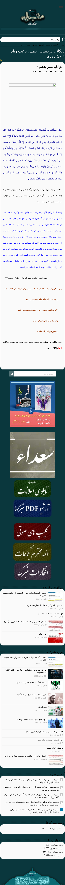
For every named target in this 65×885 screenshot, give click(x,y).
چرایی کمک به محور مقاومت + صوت (31, 682)
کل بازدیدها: (58, 855)
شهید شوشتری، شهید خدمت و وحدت (31, 719)
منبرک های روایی (46, 71)
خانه (63, 45)
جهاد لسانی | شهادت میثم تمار (50, 613)
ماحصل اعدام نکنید (55, 748)
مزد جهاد (43, 634)
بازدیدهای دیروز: (56, 848)
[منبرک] (32, 16)
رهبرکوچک (42, 707)
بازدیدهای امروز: (56, 845)
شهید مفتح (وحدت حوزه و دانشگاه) (32, 694)
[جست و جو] (11, 373)
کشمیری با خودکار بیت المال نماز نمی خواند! (44, 605)
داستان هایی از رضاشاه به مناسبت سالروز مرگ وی (25, 621)
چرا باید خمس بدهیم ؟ (49, 67)
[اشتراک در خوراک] (1, 60)
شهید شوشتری (53, 39)
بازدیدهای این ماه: (55, 852)
